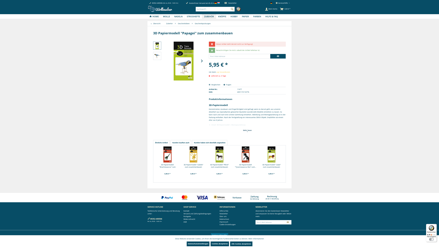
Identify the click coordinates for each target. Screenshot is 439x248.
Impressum (224, 222)
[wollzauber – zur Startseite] (160, 9)
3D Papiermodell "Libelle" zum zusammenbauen (193, 166)
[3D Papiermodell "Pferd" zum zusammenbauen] (219, 154)
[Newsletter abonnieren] (287, 222)
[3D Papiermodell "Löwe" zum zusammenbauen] (271, 154)
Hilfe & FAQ (224, 211)
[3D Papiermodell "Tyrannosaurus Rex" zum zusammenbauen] (245, 154)
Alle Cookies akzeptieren (241, 244)
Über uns (223, 216)
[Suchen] (232, 9)
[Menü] (435, 225)
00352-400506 (157, 3)
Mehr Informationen (256, 239)
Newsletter (232, 3)
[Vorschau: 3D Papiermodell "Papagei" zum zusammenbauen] (157, 46)
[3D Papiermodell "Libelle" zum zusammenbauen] (193, 154)
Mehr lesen (247, 130)
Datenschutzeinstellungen (198, 244)
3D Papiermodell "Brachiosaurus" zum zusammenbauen (167, 166)
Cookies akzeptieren (220, 244)
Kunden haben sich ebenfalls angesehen (209, 143)
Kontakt (186, 211)
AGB (185, 222)
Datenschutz (224, 219)
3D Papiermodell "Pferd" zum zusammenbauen (219, 166)
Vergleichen (215, 85)
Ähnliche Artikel (161, 143)
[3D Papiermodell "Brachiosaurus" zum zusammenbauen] (167, 154)
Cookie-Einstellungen (228, 224)
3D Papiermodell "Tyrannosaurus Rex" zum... (245, 166)
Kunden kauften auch (180, 143)
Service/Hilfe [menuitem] (283, 3)
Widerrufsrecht (189, 219)
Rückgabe (187, 216)
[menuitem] (219, 9)
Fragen (228, 85)
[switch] (431, 239)
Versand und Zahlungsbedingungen (197, 214)
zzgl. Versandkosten (223, 72)
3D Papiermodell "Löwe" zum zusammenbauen (271, 166)
